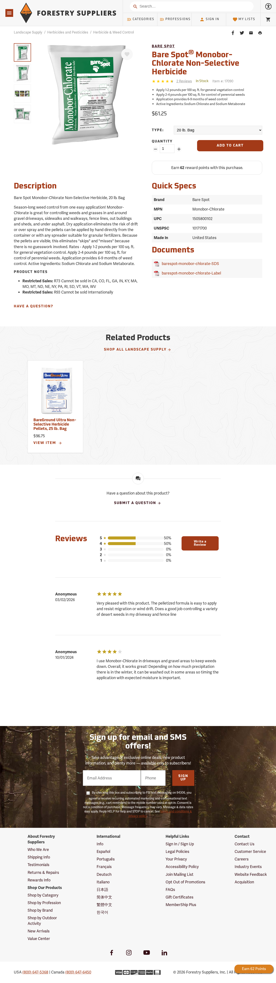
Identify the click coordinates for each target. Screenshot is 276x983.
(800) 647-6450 (78, 972)
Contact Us (244, 843)
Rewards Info (39, 880)
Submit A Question (135, 503)
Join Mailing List (179, 874)
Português (106, 859)
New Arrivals (39, 931)
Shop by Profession (44, 902)
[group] (22, 52)
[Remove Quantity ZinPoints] (155, 149)
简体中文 (104, 897)
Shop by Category (43, 895)
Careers (242, 859)
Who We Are (38, 849)
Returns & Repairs (43, 872)
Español (103, 851)
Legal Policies (177, 851)
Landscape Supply (28, 32)
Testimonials (38, 864)
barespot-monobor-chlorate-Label (190, 273)
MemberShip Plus (181, 904)
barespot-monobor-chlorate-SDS (189, 263)
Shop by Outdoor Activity (42, 920)
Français (104, 866)
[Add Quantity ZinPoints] (178, 149)
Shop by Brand (40, 910)
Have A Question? (33, 306)
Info (100, 843)
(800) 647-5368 (35, 972)
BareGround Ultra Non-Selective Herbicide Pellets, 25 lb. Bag (54, 424)
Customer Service (250, 851)
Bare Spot (163, 46)
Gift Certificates (179, 897)
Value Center (39, 938)
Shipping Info (39, 857)
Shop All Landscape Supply (135, 349)
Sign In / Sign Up (180, 843)
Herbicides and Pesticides (67, 32)
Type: (158, 130)
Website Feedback (251, 874)
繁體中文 (104, 904)
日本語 (102, 889)
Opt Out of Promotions (185, 881)
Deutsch (104, 874)
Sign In (212, 19)
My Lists (246, 19)
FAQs (170, 889)
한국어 (102, 912)
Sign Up (183, 777)
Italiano (103, 881)
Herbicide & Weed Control (113, 32)
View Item (45, 443)
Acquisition (244, 881)
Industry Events (248, 866)
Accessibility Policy (182, 866)
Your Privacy (176, 859)
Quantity (162, 141)
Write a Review (200, 543)
